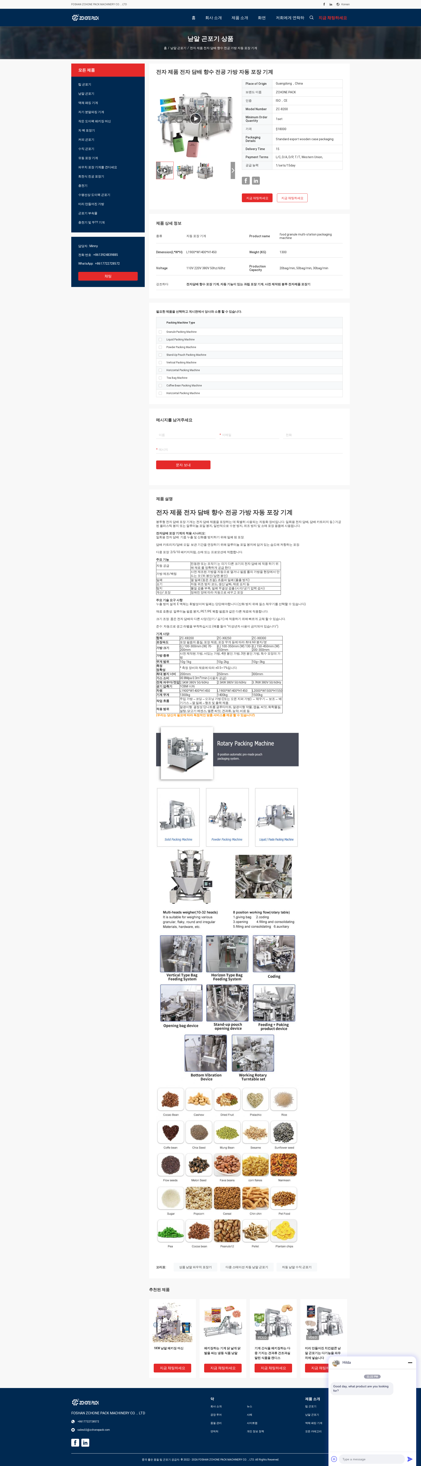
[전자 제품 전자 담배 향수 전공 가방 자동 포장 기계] (195, 118)
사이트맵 (252, 1423)
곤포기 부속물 (87, 213)
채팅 (108, 276)
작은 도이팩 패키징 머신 (94, 121)
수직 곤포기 (86, 148)
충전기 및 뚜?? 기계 (91, 222)
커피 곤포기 (86, 139)
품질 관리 (216, 1423)
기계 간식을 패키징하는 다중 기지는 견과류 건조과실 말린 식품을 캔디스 (272, 1353)
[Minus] (410, 1362)
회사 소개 (216, 1406)
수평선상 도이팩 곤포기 (94, 195)
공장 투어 (216, 1414)
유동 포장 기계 (88, 158)
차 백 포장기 (86, 130)
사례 (249, 1414)
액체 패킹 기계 (88, 102)
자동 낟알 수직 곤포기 (297, 1267)
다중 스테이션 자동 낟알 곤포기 (247, 1267)
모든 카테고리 (313, 1431)
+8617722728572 (107, 263)
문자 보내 (183, 465)
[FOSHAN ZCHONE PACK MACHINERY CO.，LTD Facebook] (324, 4)
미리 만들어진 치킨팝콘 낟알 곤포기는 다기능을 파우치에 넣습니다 (323, 1353)
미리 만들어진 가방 (91, 204)
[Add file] (334, 1459)
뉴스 (249, 1406)
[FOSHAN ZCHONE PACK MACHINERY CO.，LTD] (85, 17)
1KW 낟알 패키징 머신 (169, 1348)
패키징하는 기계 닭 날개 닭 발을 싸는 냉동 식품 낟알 (222, 1350)
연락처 (214, 1431)
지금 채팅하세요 (257, 198)
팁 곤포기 (84, 84)
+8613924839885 (105, 255)
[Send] (410, 1459)
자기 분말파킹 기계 (91, 112)
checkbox (160, 331)
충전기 (82, 185)
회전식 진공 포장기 (91, 176)
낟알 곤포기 (178, 48)
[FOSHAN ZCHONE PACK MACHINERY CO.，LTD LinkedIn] (331, 4)
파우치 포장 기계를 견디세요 (97, 167)
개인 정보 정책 (255, 1431)
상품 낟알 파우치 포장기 (195, 1267)
